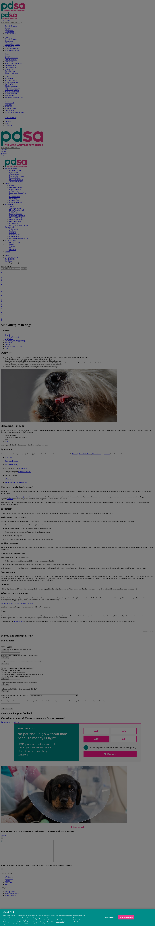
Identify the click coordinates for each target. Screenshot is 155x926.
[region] (77, 917)
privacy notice (60, 922)
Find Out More (109, 917)
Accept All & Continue (126, 917)
